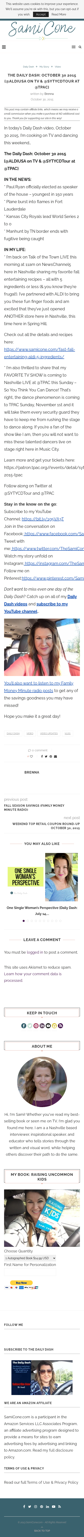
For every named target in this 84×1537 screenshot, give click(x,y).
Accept (41, 14)
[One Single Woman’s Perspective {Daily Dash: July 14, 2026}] (42, 877)
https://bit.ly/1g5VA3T (43, 519)
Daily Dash (28, 66)
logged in (35, 952)
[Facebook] (23, 1026)
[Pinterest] (36, 1026)
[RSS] (60, 1026)
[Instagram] (54, 1026)
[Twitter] (29, 1026)
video (30, 733)
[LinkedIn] (42, 1026)
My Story (44, 66)
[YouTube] (48, 1026)
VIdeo (58, 66)
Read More (59, 14)
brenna (49, 93)
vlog (68, 733)
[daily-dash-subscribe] (42, 1377)
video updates (49, 733)
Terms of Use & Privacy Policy (52, 1482)
